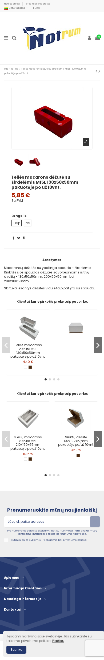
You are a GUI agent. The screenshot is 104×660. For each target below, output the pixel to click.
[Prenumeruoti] (95, 521)
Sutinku (16, 649)
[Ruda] (30, 367)
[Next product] (99, 71)
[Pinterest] (24, 238)
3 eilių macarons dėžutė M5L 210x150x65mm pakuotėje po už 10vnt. (28, 443)
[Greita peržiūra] (28, 340)
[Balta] (25, 367)
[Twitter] (18, 238)
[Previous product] (96, 71)
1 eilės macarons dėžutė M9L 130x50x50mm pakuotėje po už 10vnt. (28, 351)
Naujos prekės (12, 3)
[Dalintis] (13, 238)
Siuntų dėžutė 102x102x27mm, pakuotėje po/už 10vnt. (76, 441)
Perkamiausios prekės (37, 3)
